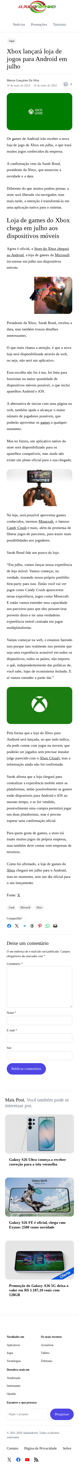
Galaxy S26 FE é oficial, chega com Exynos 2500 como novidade (37, 1224)
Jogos (12, 40)
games (45, 422)
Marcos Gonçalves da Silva (23, 80)
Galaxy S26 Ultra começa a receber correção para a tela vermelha (37, 1161)
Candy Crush (17, 528)
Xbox (11, 870)
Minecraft (46, 521)
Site (9, 1048)
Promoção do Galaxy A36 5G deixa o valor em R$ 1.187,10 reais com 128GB (38, 1290)
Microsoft (62, 255)
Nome (11, 1012)
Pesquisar (62, 1414)
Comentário (15, 963)
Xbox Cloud (49, 758)
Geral (11, 907)
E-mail (12, 1030)
